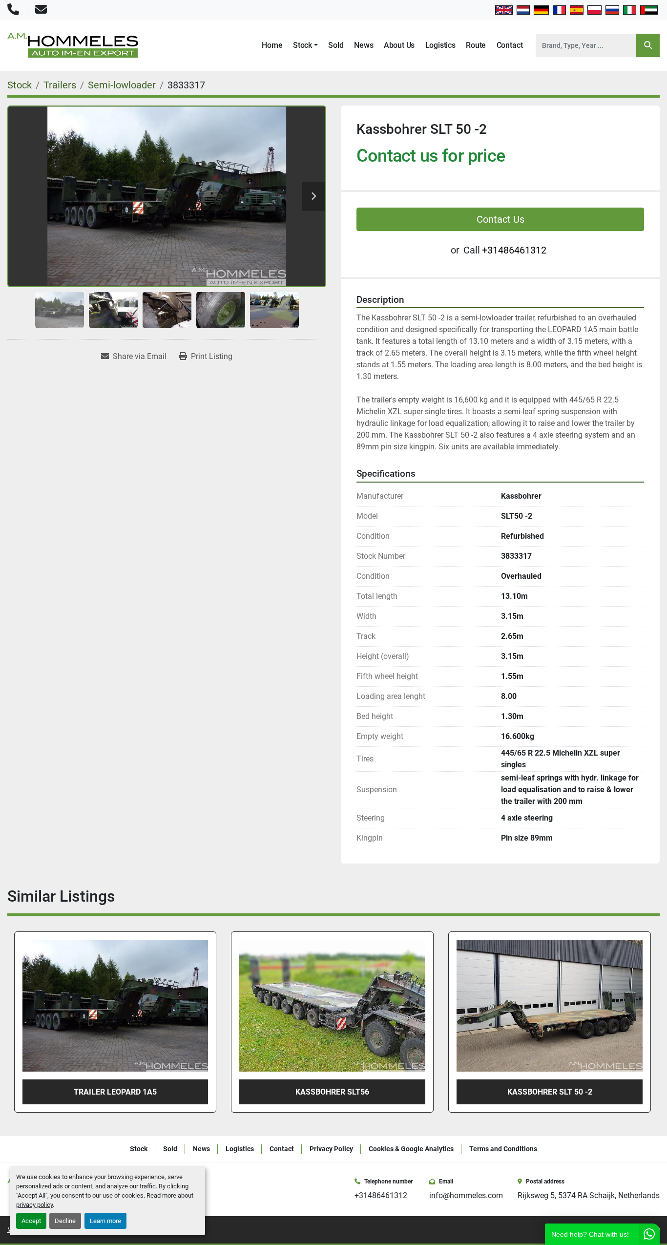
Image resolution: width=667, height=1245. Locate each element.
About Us (399, 45)
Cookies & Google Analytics (411, 1149)
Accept (31, 1220)
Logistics (440, 45)
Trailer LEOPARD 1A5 (549, 1092)
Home (272, 45)
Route (476, 45)
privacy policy (34, 1204)
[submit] (648, 45)
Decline (65, 1220)
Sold (335, 45)
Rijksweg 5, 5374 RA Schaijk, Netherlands (589, 1195)
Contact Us (500, 219)
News (363, 45)
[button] (305, 45)
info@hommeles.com (466, 1195)
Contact (510, 45)
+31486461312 (514, 250)
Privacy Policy (331, 1149)
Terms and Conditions (503, 1149)
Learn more (105, 1220)
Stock (302, 45)
